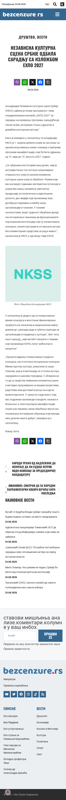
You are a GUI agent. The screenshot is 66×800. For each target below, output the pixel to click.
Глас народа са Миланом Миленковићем (12, 749)
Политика (42, 741)
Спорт (40, 748)
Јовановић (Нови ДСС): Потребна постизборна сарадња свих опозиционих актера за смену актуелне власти (32, 552)
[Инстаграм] (28, 694)
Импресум (9, 679)
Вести (42, 37)
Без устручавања (14, 728)
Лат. (47, 4)
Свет (39, 754)
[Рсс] (43, 694)
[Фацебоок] (21, 694)
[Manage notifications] (8, 792)
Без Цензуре (11, 716)
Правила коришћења (16, 685)
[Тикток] (35, 694)
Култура (41, 735)
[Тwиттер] (14, 694)
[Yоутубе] (7, 694)
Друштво (27, 37)
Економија (43, 722)
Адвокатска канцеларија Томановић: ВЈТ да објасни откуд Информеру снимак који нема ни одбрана (32, 532)
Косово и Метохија (47, 728)
